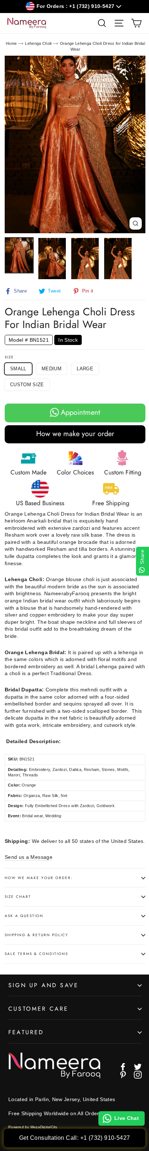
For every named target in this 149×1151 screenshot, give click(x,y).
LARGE (85, 368)
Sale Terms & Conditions (36, 953)
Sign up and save (43, 985)
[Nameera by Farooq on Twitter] (138, 1067)
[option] (75, 144)
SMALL (18, 368)
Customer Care (38, 1009)
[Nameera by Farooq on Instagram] (138, 1075)
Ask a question (24, 915)
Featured (26, 1032)
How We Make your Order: (39, 878)
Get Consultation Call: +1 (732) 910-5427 (74, 1138)
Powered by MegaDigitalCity (33, 1127)
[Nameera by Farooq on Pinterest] (123, 1075)
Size (9, 357)
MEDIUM (51, 368)
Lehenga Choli (38, 43)
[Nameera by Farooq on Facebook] (123, 1067)
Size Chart (18, 896)
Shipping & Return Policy (36, 935)
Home (11, 43)
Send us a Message (28, 857)
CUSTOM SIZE (27, 384)
